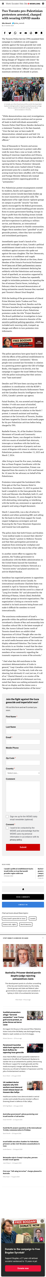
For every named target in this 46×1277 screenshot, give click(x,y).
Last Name (11, 727)
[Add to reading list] (41, 33)
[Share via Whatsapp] (15, 33)
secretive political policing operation (18, 322)
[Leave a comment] (36, 33)
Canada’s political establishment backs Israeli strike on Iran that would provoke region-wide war (18, 871)
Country (9, 769)
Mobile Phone (12, 748)
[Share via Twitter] (10, 33)
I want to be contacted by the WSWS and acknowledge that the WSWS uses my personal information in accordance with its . (24, 834)
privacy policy (16, 840)
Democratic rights (9, 924)
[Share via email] (25, 33)
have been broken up (33, 193)
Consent (10, 825)
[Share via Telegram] (20, 33)
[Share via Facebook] (4, 33)
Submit (23, 847)
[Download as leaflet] (30, 33)
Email (8, 737)
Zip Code (10, 758)
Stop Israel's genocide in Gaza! (14, 918)
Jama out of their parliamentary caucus (24, 265)
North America (26, 924)
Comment (10, 779)
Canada (32, 918)
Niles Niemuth (6, 23)
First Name (11, 717)
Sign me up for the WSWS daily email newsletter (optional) (23, 818)
